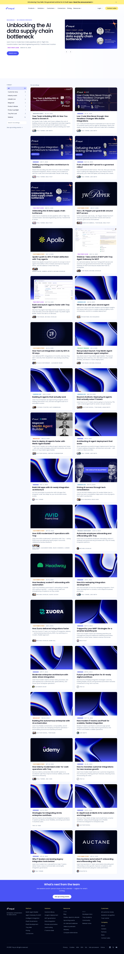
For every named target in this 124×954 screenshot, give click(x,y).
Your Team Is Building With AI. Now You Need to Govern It (28, 33)
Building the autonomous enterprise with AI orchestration (51, 722)
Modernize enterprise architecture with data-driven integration (50, 675)
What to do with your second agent (93, 305)
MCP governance (50, 918)
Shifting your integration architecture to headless (50, 165)
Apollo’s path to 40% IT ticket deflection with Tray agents (50, 258)
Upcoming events (69, 920)
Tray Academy (87, 917)
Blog (65, 914)
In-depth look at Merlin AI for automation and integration (95, 814)
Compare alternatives (71, 933)
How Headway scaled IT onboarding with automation (51, 583)
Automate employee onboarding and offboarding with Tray (94, 534)
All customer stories (107, 912)
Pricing (69, 8)
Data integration (50, 921)
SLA (86, 947)
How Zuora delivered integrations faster (50, 628)
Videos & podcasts (69, 926)
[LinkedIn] (110, 947)
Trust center (105, 918)
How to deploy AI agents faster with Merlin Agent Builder (48, 442)
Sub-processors (94, 947)
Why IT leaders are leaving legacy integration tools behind (47, 860)
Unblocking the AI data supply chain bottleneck (48, 212)
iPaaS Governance (31, 921)
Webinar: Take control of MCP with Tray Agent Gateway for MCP (94, 258)
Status (103, 947)
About (103, 926)
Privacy (65, 947)
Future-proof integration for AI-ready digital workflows (94, 675)
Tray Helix (29, 927)
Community (86, 920)
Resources (76, 8)
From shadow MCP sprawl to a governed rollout (95, 165)
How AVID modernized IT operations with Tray (50, 534)
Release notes (86, 923)
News (102, 935)
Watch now (13, 61)
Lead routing (49, 927)
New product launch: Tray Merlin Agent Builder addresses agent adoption (94, 352)
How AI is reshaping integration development (91, 583)
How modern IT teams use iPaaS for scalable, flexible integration (93, 722)
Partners (103, 932)
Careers (103, 929)
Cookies (71, 947)
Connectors (61, 8)
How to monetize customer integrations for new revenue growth (95, 768)
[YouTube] (116, 947)
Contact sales (111, 8)
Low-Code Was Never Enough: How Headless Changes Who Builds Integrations (93, 118)
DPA (82, 947)
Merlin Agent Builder (32, 912)
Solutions (41, 8)
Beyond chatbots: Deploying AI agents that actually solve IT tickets (94, 398)
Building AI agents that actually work (49, 397)
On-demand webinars (71, 923)
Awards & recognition (108, 915)
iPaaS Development (32, 924)
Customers (50, 8)
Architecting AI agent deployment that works (95, 442)
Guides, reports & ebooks (71, 917)
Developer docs (87, 914)
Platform (28, 908)
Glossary (66, 929)
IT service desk (49, 930)
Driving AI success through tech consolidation (91, 488)
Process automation (51, 924)
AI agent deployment (51, 915)
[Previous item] (66, 51)
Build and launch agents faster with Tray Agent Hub (51, 306)
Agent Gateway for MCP (33, 915)
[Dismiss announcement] (116, 2)
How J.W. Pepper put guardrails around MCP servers (95, 212)
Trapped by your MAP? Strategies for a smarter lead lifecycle (94, 629)
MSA (77, 947)
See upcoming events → (15, 127)
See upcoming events (62, 897)
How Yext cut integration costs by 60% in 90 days (50, 352)
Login (99, 8)
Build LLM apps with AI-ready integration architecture (50, 488)
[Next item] (70, 51)
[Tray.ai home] (10, 8)
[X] (113, 947)
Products (31, 8)
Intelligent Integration (32, 918)
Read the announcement (83, 2)
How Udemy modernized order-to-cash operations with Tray (50, 768)
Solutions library (50, 912)
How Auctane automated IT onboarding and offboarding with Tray (95, 860)
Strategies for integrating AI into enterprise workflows (47, 814)
